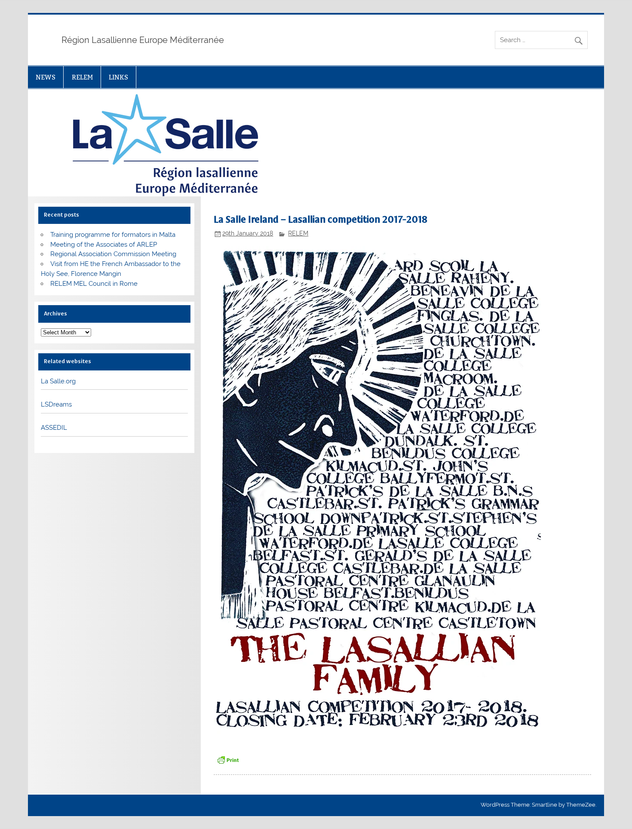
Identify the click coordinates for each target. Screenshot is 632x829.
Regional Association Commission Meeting (113, 254)
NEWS (45, 77)
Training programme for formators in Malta (112, 235)
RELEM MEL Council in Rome (94, 284)
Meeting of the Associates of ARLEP (103, 244)
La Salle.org (58, 381)
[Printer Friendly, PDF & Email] (228, 759)
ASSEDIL (54, 427)
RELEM (82, 77)
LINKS (118, 77)
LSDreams (56, 404)
